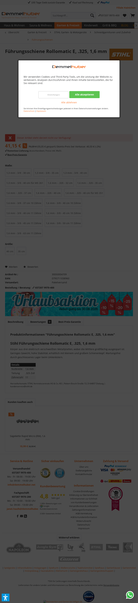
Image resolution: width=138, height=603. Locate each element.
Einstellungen (53, 94)
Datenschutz (29, 111)
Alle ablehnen (69, 102)
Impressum (41, 111)
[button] (5, 597)
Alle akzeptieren (84, 94)
